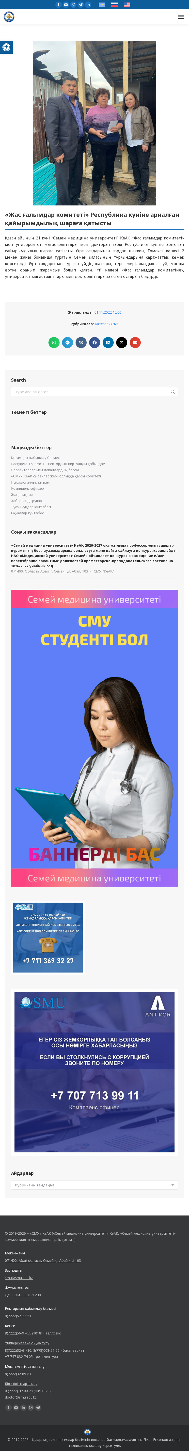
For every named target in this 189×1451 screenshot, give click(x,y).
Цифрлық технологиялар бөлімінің (61, 1439)
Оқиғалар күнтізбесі (28, 513)
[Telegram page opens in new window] (81, 4)
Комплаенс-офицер (27, 488)
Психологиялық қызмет (31, 482)
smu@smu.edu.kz (19, 1277)
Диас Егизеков (155, 1439)
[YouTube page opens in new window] (66, 4)
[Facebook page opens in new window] (58, 4)
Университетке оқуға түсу (27, 1343)
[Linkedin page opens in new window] (88, 4)
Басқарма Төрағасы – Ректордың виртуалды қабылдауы (59, 463)
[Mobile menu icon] (181, 17)
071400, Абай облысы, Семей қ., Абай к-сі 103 (43, 1260)
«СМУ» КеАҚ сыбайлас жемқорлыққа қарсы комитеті (56, 476)
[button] (6, 47)
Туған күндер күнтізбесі (31, 507)
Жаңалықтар (22, 494)
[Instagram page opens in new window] (73, 4)
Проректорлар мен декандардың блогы (45, 470)
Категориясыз (106, 323)
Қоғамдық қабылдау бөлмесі (35, 457)
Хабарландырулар (26, 500)
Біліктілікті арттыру (21, 1383)
